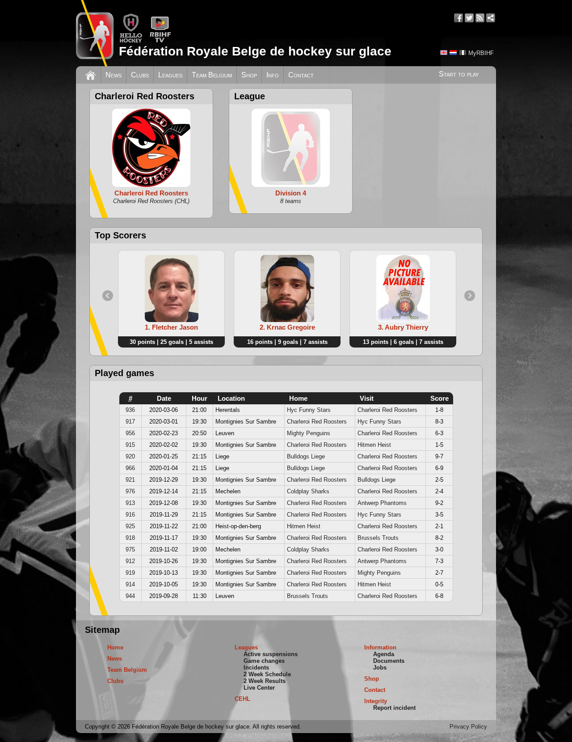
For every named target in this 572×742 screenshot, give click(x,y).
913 (130, 503)
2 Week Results (265, 681)
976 (130, 491)
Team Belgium (212, 75)
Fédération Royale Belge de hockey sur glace (255, 51)
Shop (249, 75)
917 (130, 421)
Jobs (380, 667)
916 (130, 514)
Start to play (459, 74)
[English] (443, 52)
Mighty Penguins (308, 433)
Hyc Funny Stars (309, 410)
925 (130, 526)
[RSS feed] (479, 17)
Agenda (383, 654)
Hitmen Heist (374, 444)
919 (130, 572)
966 (130, 468)
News (113, 75)
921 (130, 479)
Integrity (375, 701)
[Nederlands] (453, 52)
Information (380, 647)
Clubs (140, 75)
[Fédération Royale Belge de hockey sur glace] (95, 33)
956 (130, 433)
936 (130, 410)
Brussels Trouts (378, 537)
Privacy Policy (468, 726)
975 (130, 549)
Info (272, 75)
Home (115, 647)
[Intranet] (490, 17)
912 (130, 561)
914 (130, 584)
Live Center (259, 687)
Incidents (256, 667)
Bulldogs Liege (306, 456)
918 (130, 537)
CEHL (242, 698)
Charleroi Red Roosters (387, 410)
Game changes (264, 660)
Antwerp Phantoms (382, 503)
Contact (301, 75)
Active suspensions (271, 654)
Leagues (170, 75)
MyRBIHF (481, 53)
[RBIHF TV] (160, 41)
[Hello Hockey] (130, 41)
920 (130, 456)
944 (130, 596)
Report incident (394, 707)
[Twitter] (469, 17)
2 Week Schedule (267, 674)
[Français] (462, 52)
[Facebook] (458, 17)
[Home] (90, 74)
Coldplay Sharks (308, 491)
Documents (388, 660)
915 (130, 444)
